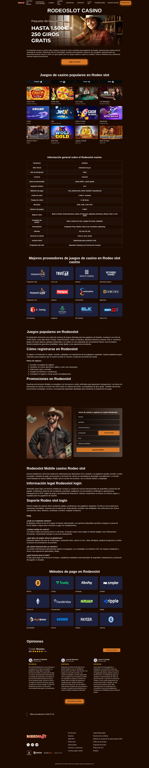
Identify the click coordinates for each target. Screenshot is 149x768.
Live (61, 81)
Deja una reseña (112, 650)
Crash (85, 81)
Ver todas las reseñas (74, 701)
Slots (109, 81)
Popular (36, 81)
